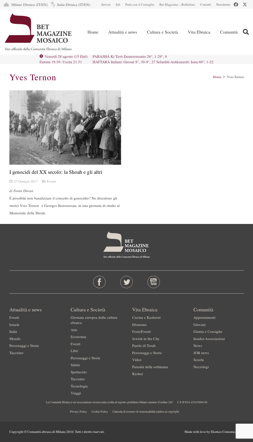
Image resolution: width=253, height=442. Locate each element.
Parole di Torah (144, 345)
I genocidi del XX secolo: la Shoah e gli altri (55, 171)
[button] (245, 32)
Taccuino (16, 352)
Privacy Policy (78, 411)
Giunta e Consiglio (207, 331)
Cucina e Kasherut (146, 317)
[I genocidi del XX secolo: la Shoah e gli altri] (65, 127)
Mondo (15, 338)
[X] (244, 4)
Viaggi (76, 392)
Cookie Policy (99, 411)
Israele (14, 324)
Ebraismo (139, 324)
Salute (75, 364)
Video (137, 359)
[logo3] (39, 31)
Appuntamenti (204, 317)
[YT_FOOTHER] (154, 282)
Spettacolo (79, 371)
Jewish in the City (146, 338)
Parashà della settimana (150, 366)
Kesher (137, 373)
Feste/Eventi (141, 331)
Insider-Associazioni (209, 338)
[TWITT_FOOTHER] (126, 282)
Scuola (198, 359)
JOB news (201, 352)
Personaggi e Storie (24, 345)
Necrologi (201, 366)
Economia (78, 336)
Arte (74, 329)
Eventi (51, 181)
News (197, 345)
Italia (13, 331)
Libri (74, 350)
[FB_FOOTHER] (99, 282)
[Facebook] (236, 4)
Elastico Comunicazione (227, 431)
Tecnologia (79, 385)
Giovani (199, 324)
